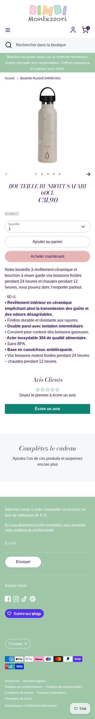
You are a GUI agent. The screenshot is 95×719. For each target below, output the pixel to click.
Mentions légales (34, 681)
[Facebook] (8, 599)
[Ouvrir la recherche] (8, 45)
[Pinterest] (33, 599)
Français (15, 644)
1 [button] (36, 174)
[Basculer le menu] (8, 30)
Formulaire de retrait (18, 698)
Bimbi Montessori (45, 705)
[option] (47, 127)
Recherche (12, 681)
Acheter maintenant (47, 256)
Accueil (10, 78)
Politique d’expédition (51, 693)
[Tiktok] (24, 599)
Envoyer (23, 562)
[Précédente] (6, 174)
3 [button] (48, 174)
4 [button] (54, 174)
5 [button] (59, 174)
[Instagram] (16, 599)
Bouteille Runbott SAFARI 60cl (40, 78)
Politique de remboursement (23, 687)
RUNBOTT (12, 213)
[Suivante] (88, 174)
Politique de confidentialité (63, 687)
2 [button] (42, 174)
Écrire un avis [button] (47, 409)
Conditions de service (19, 693)
